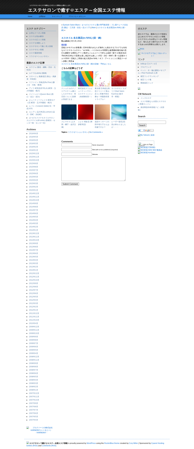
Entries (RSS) (32, 446)
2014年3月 (33, 223)
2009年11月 (34, 330)
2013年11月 (34, 237)
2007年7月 (33, 410)
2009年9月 (33, 337)
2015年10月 (34, 160)
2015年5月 (33, 177)
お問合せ (42, 16)
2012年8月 (33, 287)
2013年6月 (33, 253)
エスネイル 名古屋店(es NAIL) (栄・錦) (81, 37)
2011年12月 (34, 313)
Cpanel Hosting (157, 443)
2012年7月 (33, 290)
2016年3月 (33, 143)
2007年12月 (34, 393)
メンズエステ (145, 98)
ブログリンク (145, 67)
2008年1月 (33, 390)
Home (30, 16)
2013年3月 (33, 263)
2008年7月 (33, 370)
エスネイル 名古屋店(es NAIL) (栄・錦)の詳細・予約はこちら (86, 64)
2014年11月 (34, 197)
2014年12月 (34, 193)
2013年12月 (34, 233)
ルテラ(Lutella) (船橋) (38, 73)
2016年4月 (33, 140)
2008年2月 (33, 387)
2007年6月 (33, 413)
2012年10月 (34, 280)
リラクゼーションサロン (39, 56)
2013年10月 (34, 240)
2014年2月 (33, 227)
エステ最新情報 (35, 53)
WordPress (91, 443)
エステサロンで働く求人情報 (41, 46)
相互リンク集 (145, 80)
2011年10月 (34, 320)
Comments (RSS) (49, 446)
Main (94, 27)
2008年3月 (33, 383)
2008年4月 (33, 380)
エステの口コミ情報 (37, 40)
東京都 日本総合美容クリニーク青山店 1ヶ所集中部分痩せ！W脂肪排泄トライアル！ (102, 93)
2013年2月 (33, 267)
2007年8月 (33, 407)
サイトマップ (57, 16)
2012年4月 (33, 300)
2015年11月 (34, 157)
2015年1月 (33, 190)
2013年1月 (33, 270)
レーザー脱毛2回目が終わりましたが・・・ (118, 124)
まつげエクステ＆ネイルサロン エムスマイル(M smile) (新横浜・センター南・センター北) (41, 120)
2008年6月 (33, 373)
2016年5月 (33, 137)
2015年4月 (33, 180)
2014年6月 (33, 213)
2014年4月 (33, 220)
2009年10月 (34, 333)
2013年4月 (33, 260)
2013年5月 (33, 257)
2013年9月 (33, 243)
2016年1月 (33, 150)
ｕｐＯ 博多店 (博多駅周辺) (85, 123)
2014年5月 (33, 217)
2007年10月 (34, 400)
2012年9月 (33, 283)
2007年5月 (33, 417)
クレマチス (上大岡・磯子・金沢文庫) (68, 124)
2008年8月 (33, 367)
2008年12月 (34, 357)
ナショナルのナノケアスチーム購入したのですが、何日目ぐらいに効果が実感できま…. (68, 93)
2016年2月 (33, 147)
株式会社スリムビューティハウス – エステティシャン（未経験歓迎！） (85, 92)
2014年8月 (33, 207)
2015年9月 (33, 163)
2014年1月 (33, 230)
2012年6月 (33, 293)
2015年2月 (33, 187)
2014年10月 (34, 200)
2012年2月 (33, 307)
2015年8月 (33, 167)
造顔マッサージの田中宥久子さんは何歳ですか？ (102, 124)
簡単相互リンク (146, 83)
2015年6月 (33, 173)
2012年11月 (34, 277)
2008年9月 (33, 363)
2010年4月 (33, 323)
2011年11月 (34, 317)
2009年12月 (34, 327)
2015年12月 (34, 153)
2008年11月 (34, 360)
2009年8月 (33, 340)
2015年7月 (33, 170)
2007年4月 (33, 420)
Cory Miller (133, 443)
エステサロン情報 (36, 50)
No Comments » (96, 132)
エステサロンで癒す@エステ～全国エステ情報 (76, 10)
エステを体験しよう (37, 43)
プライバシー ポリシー (77, 16)
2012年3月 (33, 303)
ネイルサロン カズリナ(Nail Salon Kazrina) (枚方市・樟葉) (118, 92)
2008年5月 (33, 377)
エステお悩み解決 (36, 36)
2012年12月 (34, 273)
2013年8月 (33, 247)
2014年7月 (33, 210)
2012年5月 (33, 297)
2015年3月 (33, 183)
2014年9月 (33, 203)
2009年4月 (33, 353)
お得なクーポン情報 (37, 33)
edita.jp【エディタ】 (148, 64)
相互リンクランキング (149, 76)
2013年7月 (33, 250)
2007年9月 (33, 403)
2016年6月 (33, 133)
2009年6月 (33, 347)
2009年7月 (33, 343)
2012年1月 (33, 310)
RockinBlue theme (111, 443)
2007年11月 (34, 397)
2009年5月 (33, 350)
